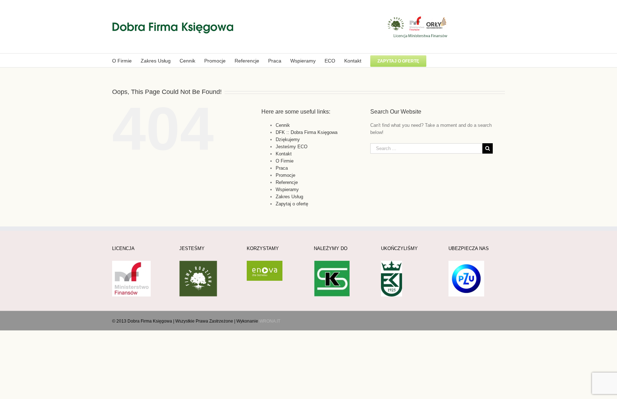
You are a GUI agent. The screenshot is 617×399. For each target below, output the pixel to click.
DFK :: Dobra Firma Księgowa (306, 132)
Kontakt (284, 153)
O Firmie (285, 161)
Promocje (285, 175)
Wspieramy (287, 189)
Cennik (283, 125)
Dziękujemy (288, 139)
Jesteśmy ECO (291, 146)
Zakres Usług (289, 196)
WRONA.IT (269, 321)
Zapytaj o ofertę (292, 203)
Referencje (287, 182)
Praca (282, 168)
